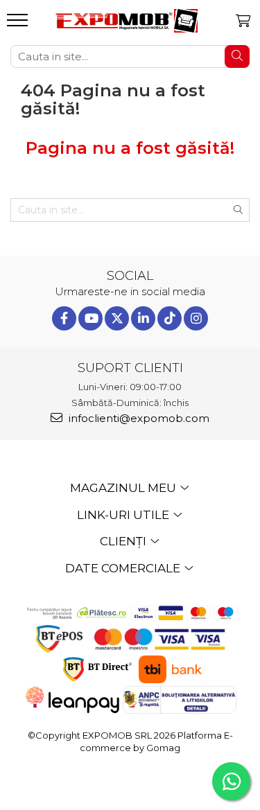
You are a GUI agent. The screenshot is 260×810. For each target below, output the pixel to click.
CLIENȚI (124, 541)
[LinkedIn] (143, 318)
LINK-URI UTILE (124, 515)
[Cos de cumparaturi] (243, 21)
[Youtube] (90, 318)
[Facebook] (64, 318)
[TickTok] (169, 318)
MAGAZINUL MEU (124, 488)
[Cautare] (237, 56)
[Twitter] (117, 318)
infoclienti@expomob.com (137, 418)
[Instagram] (196, 318)
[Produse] (19, 24)
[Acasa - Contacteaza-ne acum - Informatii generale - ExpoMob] (126, 21)
